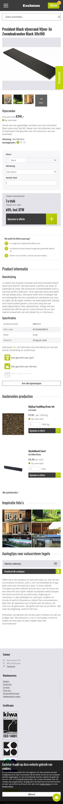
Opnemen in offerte (37, 430)
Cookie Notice (45, 784)
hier (15, 347)
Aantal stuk (11, 177)
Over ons (7, 690)
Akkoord (31, 794)
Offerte (54, 5)
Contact (6, 687)
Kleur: (9, 154)
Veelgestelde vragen (11, 696)
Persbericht (59, 78)
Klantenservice (9, 675)
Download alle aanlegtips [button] (14, 571)
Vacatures (7, 684)
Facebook (11, 666)
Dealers (6, 681)
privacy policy (7, 786)
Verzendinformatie (11, 693)
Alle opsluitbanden (10, 492)
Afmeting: (10, 166)
